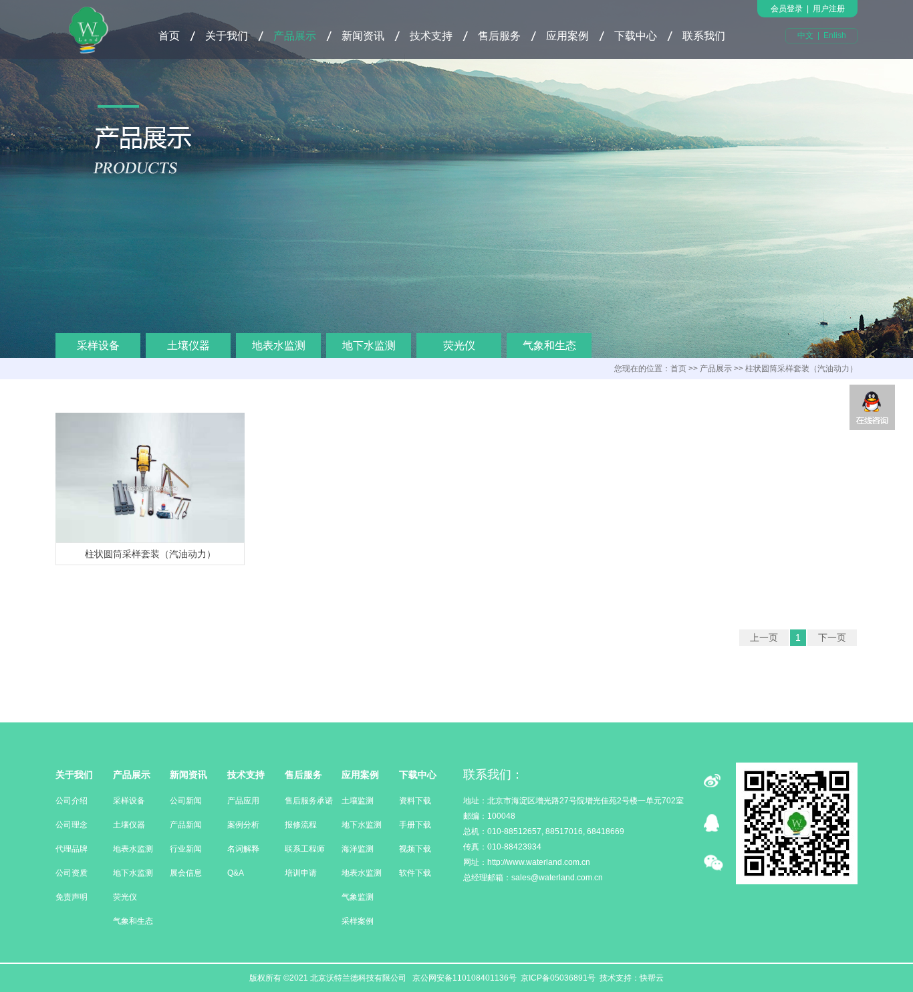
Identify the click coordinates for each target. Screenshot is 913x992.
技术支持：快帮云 (632, 978)
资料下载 (415, 800)
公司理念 (71, 824)
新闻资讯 (363, 35)
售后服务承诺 (309, 800)
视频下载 (415, 849)
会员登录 (787, 8)
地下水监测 (369, 345)
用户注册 (829, 8)
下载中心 (635, 35)
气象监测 (358, 897)
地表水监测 (278, 345)
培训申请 (301, 873)
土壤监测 (358, 800)
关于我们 (226, 35)
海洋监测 (358, 849)
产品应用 (243, 800)
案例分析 (243, 824)
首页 (169, 35)
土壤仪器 (188, 345)
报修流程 (301, 824)
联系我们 (703, 35)
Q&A (235, 873)
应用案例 (567, 35)
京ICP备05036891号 (558, 978)
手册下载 (415, 824)
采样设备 (98, 345)
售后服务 (499, 35)
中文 (805, 35)
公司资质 (71, 873)
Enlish (834, 35)
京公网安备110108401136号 (463, 978)
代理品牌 (71, 849)
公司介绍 (71, 800)
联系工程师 (305, 849)
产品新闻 (186, 824)
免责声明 (71, 897)
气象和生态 (549, 345)
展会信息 (186, 873)
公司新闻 (186, 800)
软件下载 (415, 873)
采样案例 (358, 921)
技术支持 (431, 35)
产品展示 (294, 35)
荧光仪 (459, 345)
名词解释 (243, 849)
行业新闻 (186, 849)
